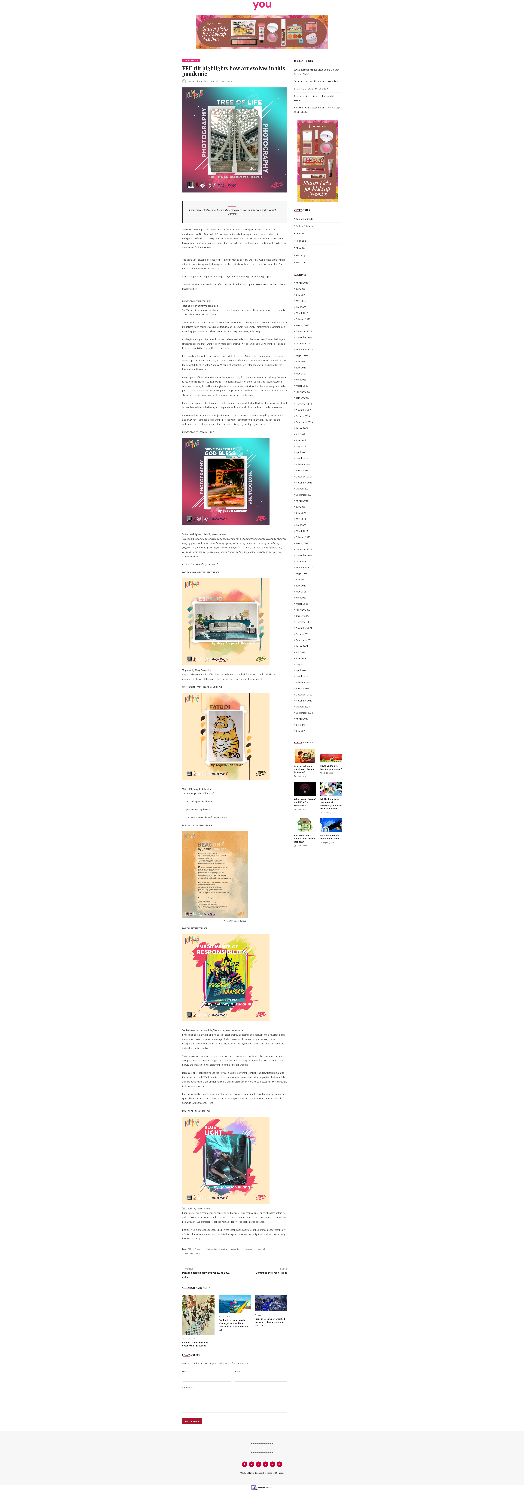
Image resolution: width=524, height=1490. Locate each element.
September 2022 (304, 567)
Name (186, 1371)
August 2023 (302, 500)
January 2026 (302, 325)
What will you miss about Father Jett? (329, 837)
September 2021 (304, 640)
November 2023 (304, 482)
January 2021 (302, 688)
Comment (187, 1387)
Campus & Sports (191, 60)
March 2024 (302, 458)
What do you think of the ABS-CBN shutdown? (304, 802)
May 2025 (301, 373)
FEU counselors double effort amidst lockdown (304, 838)
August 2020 (302, 718)
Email (238, 1371)
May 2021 (301, 664)
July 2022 (300, 579)
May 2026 (301, 300)
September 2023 (304, 494)
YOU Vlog (300, 255)
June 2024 (301, 440)
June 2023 (301, 512)
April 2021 (301, 670)
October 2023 (303, 488)
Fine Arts (198, 1249)
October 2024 (303, 416)
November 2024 (304, 409)
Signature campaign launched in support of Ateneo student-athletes (270, 1322)
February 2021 (303, 682)
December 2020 (304, 694)
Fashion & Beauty (304, 226)
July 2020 (300, 724)
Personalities (302, 240)
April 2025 (301, 379)
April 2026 (301, 307)
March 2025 (302, 385)
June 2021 (301, 658)
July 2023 (300, 506)
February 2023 (303, 537)
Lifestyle (300, 233)
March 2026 (302, 313)
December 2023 (304, 476)
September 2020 (304, 712)
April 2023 (301, 525)
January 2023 (302, 543)
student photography (192, 1253)
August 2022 (302, 573)
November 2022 (304, 555)
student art (261, 1249)
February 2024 (303, 464)
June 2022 (301, 585)
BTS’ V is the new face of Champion (311, 88)
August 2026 (302, 282)
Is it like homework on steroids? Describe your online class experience (331, 804)
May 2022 (301, 591)
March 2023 (302, 531)
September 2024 (304, 422)
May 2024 (301, 446)
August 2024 (302, 428)
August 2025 (302, 355)
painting (224, 1249)
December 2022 (304, 549)
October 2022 (303, 561)
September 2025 (304, 349)
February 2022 (303, 609)
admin (192, 81)
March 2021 (302, 676)
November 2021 (304, 627)
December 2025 (304, 331)
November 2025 (304, 337)
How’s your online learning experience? (331, 767)
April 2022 (301, 597)
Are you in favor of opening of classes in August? (304, 769)
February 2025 (303, 391)
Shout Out (301, 248)
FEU (189, 1249)
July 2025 (300, 361)
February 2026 (303, 319)
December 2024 (304, 403)
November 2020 (304, 700)
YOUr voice (301, 262)
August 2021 (302, 646)
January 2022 (302, 615)
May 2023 (301, 518)
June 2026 (301, 294)
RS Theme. (279, 1473)
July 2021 (300, 652)
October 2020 (303, 706)
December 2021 (304, 621)
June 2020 (301, 730)
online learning (211, 1249)
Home (262, 1448)
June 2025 (301, 367)
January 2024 (302, 470)
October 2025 (303, 343)
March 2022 (302, 603)
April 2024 (301, 452)
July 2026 (300, 288)
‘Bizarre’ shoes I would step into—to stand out (316, 81)
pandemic (235, 1249)
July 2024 (300, 434)
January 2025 (302, 397)
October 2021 (302, 634)
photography (248, 1249)
